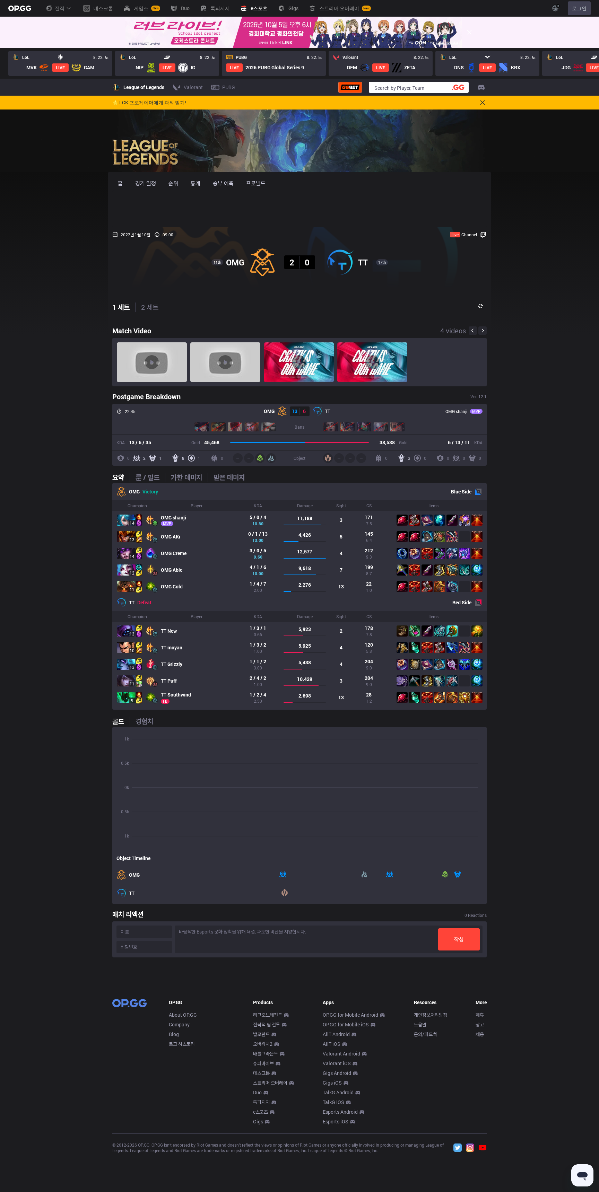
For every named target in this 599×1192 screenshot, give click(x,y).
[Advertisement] (299, 208)
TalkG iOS (333, 1102)
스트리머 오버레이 (270, 1082)
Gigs (258, 1121)
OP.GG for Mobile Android (350, 1014)
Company (179, 1024)
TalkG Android (338, 1092)
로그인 (579, 8)
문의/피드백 (425, 1034)
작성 (459, 939)
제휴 (480, 1014)
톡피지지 (261, 1102)
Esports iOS (335, 1121)
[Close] (469, 32)
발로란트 (261, 1034)
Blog (174, 1034)
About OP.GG (183, 1014)
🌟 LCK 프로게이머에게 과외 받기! (149, 102)
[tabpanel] (299, 596)
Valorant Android (341, 1053)
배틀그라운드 (265, 1053)
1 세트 (121, 307)
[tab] (121, 477)
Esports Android (340, 1111)
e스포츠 (260, 1111)
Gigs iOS (332, 1082)
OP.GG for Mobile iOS (346, 1024)
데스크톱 (261, 1073)
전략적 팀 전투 (266, 1024)
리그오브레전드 (267, 1014)
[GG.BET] (350, 87)
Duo (257, 1092)
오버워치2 (262, 1044)
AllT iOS (331, 1044)
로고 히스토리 (182, 1044)
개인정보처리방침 (430, 1014)
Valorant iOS (337, 1063)
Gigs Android (337, 1073)
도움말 (420, 1024)
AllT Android (336, 1034)
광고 (480, 1024)
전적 (59, 8)
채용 (480, 1034)
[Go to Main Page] (20, 8)
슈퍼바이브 (263, 1063)
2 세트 (149, 307)
